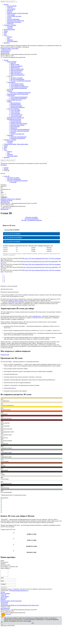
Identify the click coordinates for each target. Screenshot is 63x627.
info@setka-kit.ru (5, 51)
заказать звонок (5, 53)
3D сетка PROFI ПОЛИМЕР (12, 241)
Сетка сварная (11, 9)
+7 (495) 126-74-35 (6, 50)
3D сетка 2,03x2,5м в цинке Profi (48, 261)
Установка (10, 26)
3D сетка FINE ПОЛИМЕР (11, 229)
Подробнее (4, 165)
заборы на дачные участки (15, 300)
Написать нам (4, 209)
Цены (5, 32)
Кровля (9, 17)
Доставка (9, 28)
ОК (32, 623)
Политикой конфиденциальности (18, 590)
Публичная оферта (12, 41)
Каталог (6, 4)
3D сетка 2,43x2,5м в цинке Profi (48, 267)
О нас (5, 35)
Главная (6, 167)
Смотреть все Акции (6, 200)
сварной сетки (37, 316)
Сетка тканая (11, 14)
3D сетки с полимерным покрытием (17, 180)
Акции (6, 31)
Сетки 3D (10, 7)
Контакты (6, 42)
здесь (29, 621)
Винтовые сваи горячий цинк (15, 20)
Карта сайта (35, 605)
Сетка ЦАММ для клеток (14, 16)
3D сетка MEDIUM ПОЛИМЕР (13, 237)
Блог (5, 34)
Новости (9, 37)
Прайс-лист (14, 605)
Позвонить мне (5, 354)
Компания (8, 605)
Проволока (10, 23)
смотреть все (4, 603)
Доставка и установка (10, 25)
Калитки (9, 11)
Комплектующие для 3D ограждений (17, 13)
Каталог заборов (11, 6)
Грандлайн (13, 182)
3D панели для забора (13, 177)
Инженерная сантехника (14, 22)
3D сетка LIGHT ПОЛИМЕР (12, 233)
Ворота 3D (10, 10)
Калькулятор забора (9, 29)
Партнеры (10, 39)
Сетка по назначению (13, 19)
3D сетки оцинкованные (14, 179)
